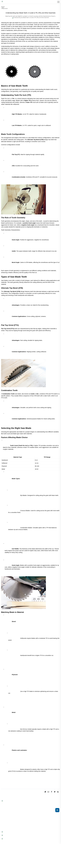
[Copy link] (45, 792)
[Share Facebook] (51, 792)
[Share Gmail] (48, 792)
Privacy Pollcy (24, 842)
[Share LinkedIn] (58, 792)
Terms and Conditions (7, 842)
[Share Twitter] (54, 792)
